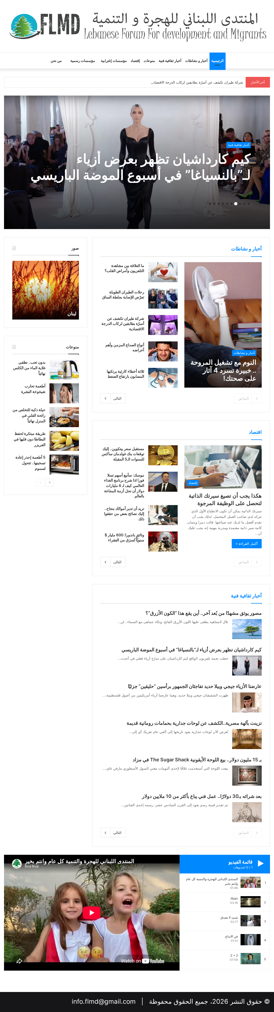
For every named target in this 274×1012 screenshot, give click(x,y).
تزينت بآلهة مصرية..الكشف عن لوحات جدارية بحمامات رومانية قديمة (194, 723)
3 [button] (240, 204)
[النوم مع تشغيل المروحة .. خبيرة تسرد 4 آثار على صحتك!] (222, 325)
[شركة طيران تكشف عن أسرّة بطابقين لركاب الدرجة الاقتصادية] (163, 325)
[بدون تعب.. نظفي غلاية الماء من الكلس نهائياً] (64, 370)
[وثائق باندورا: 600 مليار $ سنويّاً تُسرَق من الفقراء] (163, 541)
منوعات (149, 60)
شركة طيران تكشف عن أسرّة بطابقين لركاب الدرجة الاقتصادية (196, 82)
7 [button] (223, 204)
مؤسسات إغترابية (114, 60)
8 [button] (219, 204)
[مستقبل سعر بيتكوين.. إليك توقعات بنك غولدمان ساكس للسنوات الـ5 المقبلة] (163, 455)
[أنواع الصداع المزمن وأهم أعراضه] (163, 351)
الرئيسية (217, 60)
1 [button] (249, 204)
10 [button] (210, 204)
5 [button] (231, 204)
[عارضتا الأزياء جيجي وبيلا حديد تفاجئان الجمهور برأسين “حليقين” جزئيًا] (247, 702)
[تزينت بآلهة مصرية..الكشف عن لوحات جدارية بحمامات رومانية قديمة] (247, 739)
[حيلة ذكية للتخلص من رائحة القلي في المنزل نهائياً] (64, 417)
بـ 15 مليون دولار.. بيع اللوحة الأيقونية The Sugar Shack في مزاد (197, 759)
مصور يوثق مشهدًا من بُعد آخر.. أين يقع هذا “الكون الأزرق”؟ (204, 613)
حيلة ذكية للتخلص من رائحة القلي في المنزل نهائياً (29, 415)
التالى (117, 398)
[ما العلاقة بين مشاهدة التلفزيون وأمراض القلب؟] (163, 272)
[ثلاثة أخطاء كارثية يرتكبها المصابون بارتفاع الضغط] (163, 378)
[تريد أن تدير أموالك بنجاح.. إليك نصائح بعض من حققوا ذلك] (163, 515)
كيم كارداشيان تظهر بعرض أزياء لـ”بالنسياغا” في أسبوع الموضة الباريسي (141, 167)
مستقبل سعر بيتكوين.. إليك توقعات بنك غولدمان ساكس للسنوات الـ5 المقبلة (123, 453)
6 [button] (227, 204)
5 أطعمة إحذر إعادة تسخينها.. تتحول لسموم (30, 463)
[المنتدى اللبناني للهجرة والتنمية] (137, 26)
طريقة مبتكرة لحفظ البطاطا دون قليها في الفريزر (29, 439)
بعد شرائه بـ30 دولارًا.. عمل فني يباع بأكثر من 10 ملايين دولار (202, 796)
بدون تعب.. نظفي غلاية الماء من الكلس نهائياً (29, 368)
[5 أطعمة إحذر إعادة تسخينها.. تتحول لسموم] (64, 465)
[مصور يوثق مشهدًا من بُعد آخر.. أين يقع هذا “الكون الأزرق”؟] (247, 629)
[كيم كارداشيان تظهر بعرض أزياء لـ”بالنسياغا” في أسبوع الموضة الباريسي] (247, 666)
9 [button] (214, 204)
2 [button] (244, 204)
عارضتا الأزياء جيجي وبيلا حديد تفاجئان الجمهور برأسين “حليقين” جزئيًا (195, 686)
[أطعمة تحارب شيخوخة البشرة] (64, 393)
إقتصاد (135, 60)
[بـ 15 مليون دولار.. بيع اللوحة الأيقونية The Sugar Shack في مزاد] (247, 776)
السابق (243, 398)
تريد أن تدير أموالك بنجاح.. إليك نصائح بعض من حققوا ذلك (124, 513)
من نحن (56, 60)
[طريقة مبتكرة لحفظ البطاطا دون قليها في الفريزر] (64, 441)
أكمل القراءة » (247, 543)
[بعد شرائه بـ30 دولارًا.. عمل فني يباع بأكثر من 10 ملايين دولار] (247, 812)
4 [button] (235, 203)
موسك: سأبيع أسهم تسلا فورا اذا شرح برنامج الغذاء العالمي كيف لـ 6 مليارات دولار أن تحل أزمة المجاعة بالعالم (124, 485)
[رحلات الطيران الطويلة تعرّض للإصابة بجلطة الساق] (163, 299)
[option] (137, 162)
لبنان (71, 313)
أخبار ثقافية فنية (170, 60)
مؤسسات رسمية (82, 60)
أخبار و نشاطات (196, 60)
